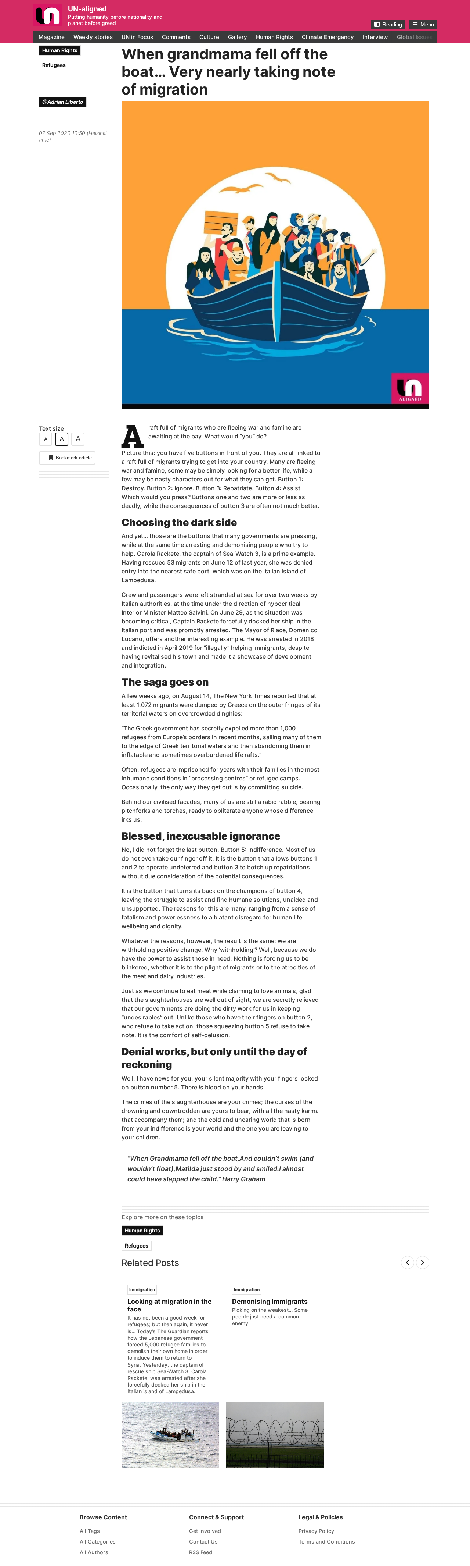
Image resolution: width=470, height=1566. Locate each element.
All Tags (90, 1531)
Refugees (54, 65)
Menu (427, 24)
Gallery (237, 36)
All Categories (98, 1541)
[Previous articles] (407, 1262)
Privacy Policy (316, 1531)
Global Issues (415, 36)
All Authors (94, 1552)
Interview (375, 36)
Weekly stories (93, 36)
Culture (209, 36)
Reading (392, 24)
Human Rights (274, 36)
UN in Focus (137, 36)
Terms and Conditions (327, 1541)
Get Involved (205, 1531)
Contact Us (203, 1541)
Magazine (52, 36)
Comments (176, 36)
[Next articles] (422, 1262)
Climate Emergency (328, 36)
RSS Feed (200, 1552)
